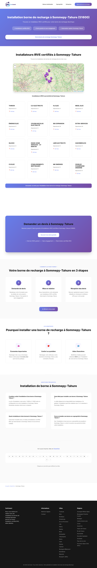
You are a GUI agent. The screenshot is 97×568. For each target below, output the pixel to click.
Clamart (61, 546)
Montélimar (62, 551)
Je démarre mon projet (48, 309)
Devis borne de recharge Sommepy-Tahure (48, 37)
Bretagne (79, 518)
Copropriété (59, 4)
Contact (43, 514)
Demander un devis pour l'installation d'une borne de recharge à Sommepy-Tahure (48, 185)
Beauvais (61, 554)
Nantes (61, 529)
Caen (60, 541)
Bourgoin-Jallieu (63, 556)
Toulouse (61, 511)
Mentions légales (45, 511)
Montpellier (62, 534)
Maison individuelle (48, 4)
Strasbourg (62, 519)
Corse (78, 523)
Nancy (61, 526)
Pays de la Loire (81, 541)
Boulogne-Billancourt (64, 549)
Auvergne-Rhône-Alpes (83, 511)
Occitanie (79, 538)
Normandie (80, 533)
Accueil (7, 486)
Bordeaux (61, 516)
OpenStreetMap (81, 91)
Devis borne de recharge (83, 4)
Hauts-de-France (81, 528)
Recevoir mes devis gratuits (48, 235)
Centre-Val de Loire (82, 521)
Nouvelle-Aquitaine (82, 536)
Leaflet (74, 91)
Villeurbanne (62, 536)
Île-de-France (80, 531)
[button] (51, 78)
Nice (60, 514)
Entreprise (68, 4)
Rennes (61, 544)
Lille (60, 524)
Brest (60, 531)
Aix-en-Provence (63, 521)
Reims (60, 539)
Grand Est (57, 448)
